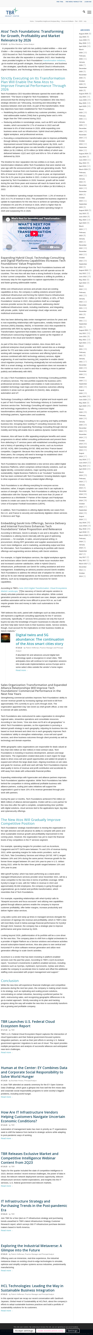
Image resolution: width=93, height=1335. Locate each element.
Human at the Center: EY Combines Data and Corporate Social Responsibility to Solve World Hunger (34, 1072)
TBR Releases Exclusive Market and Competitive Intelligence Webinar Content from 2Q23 (29, 1158)
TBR (13, 1030)
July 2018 (82, 523)
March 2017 (83, 564)
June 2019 (83, 463)
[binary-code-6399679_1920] (5, 637)
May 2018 (82, 529)
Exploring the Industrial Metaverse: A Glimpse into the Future (31, 1247)
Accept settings (24, 1330)
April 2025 (82, 106)
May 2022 (82, 280)
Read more (21, 670)
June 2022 (83, 276)
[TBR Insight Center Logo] (12, 12)
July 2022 (82, 273)
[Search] (83, 12)
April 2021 (82, 343)
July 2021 (82, 333)
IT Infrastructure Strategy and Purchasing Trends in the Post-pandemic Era (34, 1205)
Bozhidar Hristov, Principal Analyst (24, 1081)
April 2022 (82, 283)
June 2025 (83, 100)
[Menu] (88, 12)
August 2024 (83, 153)
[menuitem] (60, 1)
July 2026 (82, 37)
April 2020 (82, 406)
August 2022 (83, 270)
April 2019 (82, 469)
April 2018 (82, 532)
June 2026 (83, 40)
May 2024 (82, 163)
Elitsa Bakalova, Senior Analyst (22, 44)
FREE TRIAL (60, 1)
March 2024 (83, 169)
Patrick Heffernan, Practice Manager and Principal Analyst (32, 1254)
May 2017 (82, 560)
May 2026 (82, 43)
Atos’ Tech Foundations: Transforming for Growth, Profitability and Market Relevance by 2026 (32, 35)
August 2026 (83, 34)
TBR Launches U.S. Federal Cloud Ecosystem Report (28, 1023)
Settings (73, 1330)
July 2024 (82, 157)
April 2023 (82, 223)
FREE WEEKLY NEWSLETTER (74, 1)
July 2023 (82, 213)
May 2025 (82, 103)
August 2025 (83, 94)
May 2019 (82, 466)
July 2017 (82, 557)
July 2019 (82, 459)
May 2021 (82, 340)
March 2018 (83, 535)
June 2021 (83, 336)
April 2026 (82, 46)
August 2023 (83, 210)
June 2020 (83, 399)
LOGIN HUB (87, 1)
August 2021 (83, 330)
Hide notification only (50, 1330)
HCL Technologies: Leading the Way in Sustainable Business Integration (32, 1288)
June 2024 (83, 160)
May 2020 (82, 403)
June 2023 (83, 217)
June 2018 (83, 526)
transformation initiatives (54, 60)
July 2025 (82, 97)
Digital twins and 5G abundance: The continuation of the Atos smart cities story (40, 639)
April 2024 (82, 166)
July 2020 (82, 396)
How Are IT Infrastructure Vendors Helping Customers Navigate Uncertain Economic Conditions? (33, 1116)
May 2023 (82, 220)
